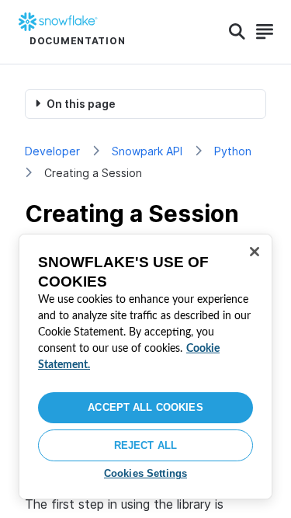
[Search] (237, 32)
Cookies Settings (145, 473)
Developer (52, 151)
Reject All (145, 445)
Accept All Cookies (145, 407)
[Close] (254, 252)
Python (232, 151)
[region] (145, 366)
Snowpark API (147, 151)
